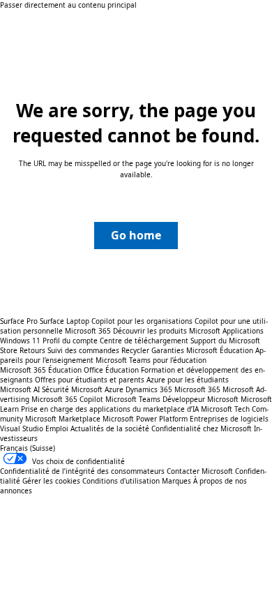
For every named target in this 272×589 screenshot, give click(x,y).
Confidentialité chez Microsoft (201, 428)
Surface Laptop (64, 321)
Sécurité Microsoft (72, 389)
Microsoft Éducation (219, 350)
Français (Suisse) (27, 448)
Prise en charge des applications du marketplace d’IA (110, 409)
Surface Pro (19, 321)
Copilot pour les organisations (141, 321)
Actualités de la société (109, 428)
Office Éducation (111, 370)
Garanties (167, 350)
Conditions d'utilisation (121, 481)
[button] (136, 235)
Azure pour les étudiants (187, 380)
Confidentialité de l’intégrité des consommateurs (82, 471)
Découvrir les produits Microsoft (166, 331)
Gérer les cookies (51, 481)
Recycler (135, 350)
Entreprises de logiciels (229, 419)
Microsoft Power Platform (145, 419)
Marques (176, 481)
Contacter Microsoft (200, 471)
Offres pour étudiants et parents (89, 380)
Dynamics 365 (149, 389)
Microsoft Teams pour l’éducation (151, 360)
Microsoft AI (20, 389)
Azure (114, 389)
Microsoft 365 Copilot (67, 399)
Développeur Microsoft (201, 399)
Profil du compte (70, 340)
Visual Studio (21, 428)
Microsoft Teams (132, 399)
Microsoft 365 (88, 331)
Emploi (56, 428)
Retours (32, 350)
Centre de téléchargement (144, 340)
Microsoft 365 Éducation (41, 370)
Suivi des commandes (83, 350)
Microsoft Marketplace (62, 419)
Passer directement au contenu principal (68, 5)
